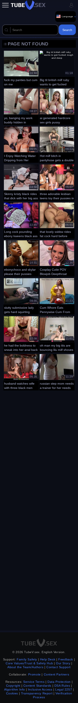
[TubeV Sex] (28, 5)
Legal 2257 (63, 689)
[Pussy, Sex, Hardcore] (57, 106)
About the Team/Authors (25, 667)
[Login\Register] (71, 5)
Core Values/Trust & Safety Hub (29, 663)
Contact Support (58, 667)
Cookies (12, 693)
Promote (34, 674)
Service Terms (33, 681)
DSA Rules (62, 685)
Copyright (13, 685)
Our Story (63, 663)
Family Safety (27, 659)
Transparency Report (36, 693)
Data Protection (59, 681)
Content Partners (56, 674)
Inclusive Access (40, 689)
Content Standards (37, 685)
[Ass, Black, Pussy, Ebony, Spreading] (21, 258)
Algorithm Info (14, 689)
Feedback (65, 659)
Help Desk (47, 659)
